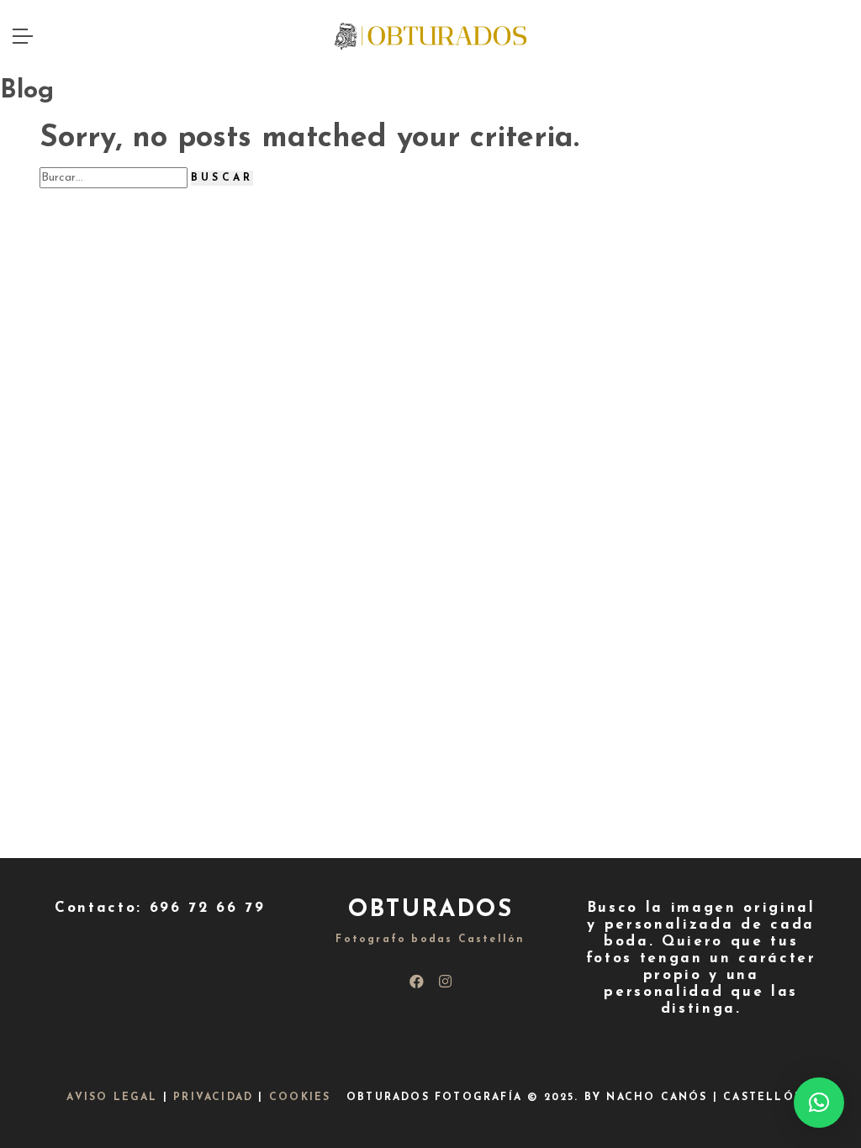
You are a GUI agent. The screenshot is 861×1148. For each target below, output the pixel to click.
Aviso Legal (111, 1098)
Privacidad (213, 1098)
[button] (819, 1102)
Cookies (299, 1098)
